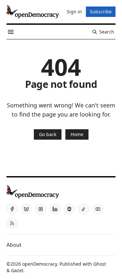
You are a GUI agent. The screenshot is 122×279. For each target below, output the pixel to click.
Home (77, 134)
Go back (47, 134)
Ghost (99, 264)
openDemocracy (39, 264)
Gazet (17, 270)
